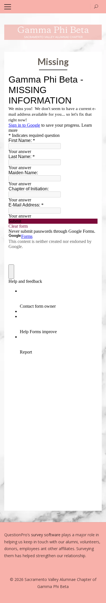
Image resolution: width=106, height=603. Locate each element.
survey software (46, 534)
